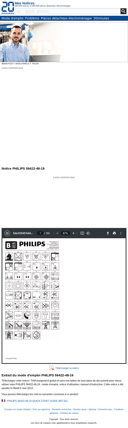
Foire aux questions (41, 409)
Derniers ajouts (80, 409)
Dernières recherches (61, 409)
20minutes (101, 18)
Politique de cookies (69, 413)
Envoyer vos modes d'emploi (18, 409)
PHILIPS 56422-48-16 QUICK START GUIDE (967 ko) (37, 401)
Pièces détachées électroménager (66, 18)
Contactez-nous (105, 409)
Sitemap (92, 409)
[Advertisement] (64, 201)
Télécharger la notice (67, 368)
